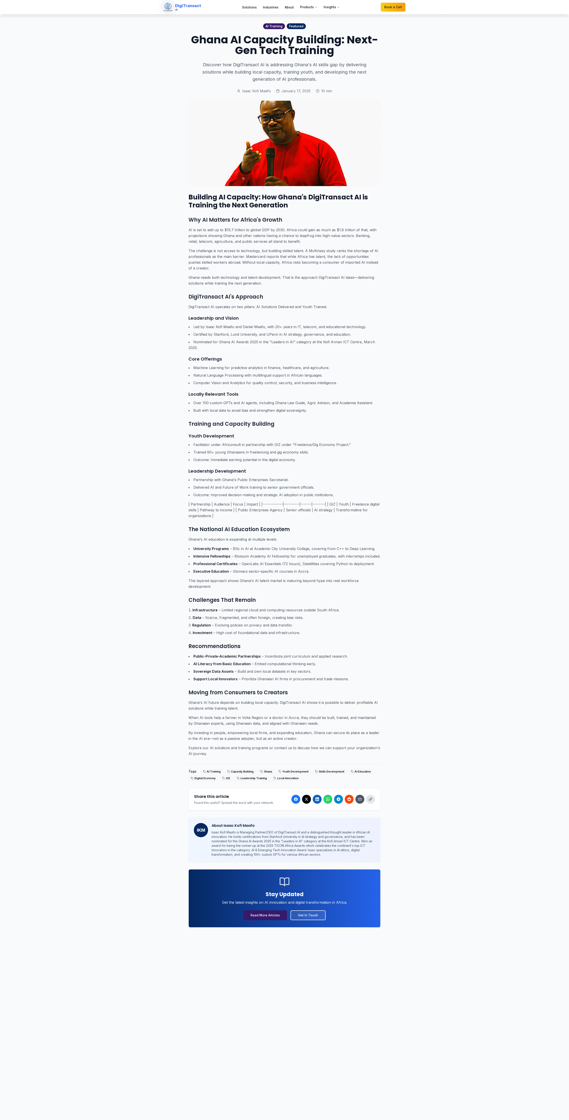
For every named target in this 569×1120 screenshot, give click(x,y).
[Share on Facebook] (295, 799)
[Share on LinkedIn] (317, 799)
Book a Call (393, 7)
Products (307, 7)
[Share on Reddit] (349, 799)
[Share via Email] (359, 799)
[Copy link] (370, 799)
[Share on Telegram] (338, 799)
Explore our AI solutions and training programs (228, 748)
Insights (330, 7)
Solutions (249, 7)
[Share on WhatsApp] (327, 799)
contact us (283, 748)
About (289, 7)
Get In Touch (308, 915)
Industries (270, 7)
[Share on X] (306, 799)
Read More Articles (265, 915)
